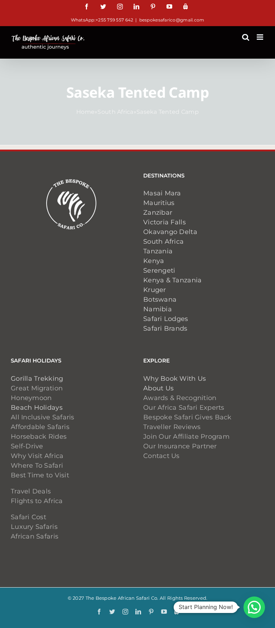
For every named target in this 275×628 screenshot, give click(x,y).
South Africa (115, 111)
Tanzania (158, 251)
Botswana (160, 299)
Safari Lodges (165, 319)
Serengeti (159, 270)
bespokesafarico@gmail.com (171, 20)
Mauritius (158, 203)
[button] (254, 607)
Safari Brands (165, 328)
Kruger (154, 290)
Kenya (153, 261)
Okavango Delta (170, 232)
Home (85, 111)
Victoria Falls (164, 222)
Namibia (157, 309)
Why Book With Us (174, 379)
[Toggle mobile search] (245, 37)
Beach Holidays (37, 408)
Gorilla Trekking (37, 379)
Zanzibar (157, 212)
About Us (158, 388)
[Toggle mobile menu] (260, 37)
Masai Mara (162, 193)
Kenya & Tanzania (172, 280)
